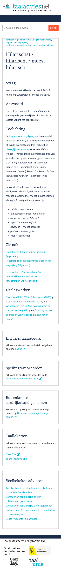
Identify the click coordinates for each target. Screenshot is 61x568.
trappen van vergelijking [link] (17, 42)
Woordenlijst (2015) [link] (16, 306)
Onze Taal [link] (11, 454)
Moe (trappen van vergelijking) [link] (22, 280)
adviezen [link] (10, 39)
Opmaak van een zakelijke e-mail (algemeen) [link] (29, 505)
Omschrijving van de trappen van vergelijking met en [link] (29, 315)
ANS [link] (30, 306)
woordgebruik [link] (23, 45)
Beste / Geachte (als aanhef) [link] (21, 518)
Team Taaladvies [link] (15, 458)
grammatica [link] (22, 39)
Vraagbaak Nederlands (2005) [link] (26, 301)
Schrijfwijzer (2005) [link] (41, 297)
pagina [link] (19, 348)
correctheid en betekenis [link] (43, 45)
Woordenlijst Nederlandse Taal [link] (22, 378)
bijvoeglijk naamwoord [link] (40, 39)
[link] (30, 6)
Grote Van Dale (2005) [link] (17, 297)
